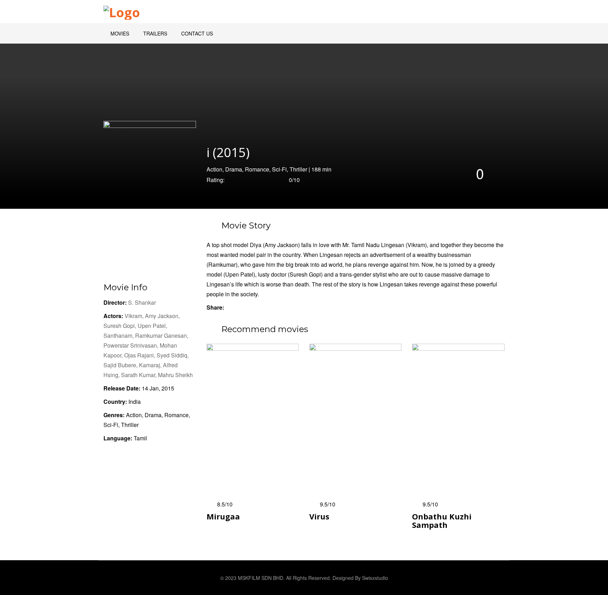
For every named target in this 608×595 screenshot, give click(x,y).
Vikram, (135, 316)
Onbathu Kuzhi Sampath (441, 520)
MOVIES (119, 33)
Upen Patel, (152, 326)
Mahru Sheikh (175, 375)
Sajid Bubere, (121, 365)
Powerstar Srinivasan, (131, 345)
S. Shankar (142, 302)
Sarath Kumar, (139, 375)
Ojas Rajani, (140, 355)
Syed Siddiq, (173, 355)
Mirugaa (223, 516)
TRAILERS (155, 33)
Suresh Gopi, (120, 326)
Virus (319, 516)
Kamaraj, (151, 365)
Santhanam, (119, 335)
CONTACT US (197, 33)
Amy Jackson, (162, 316)
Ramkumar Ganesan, (161, 335)
